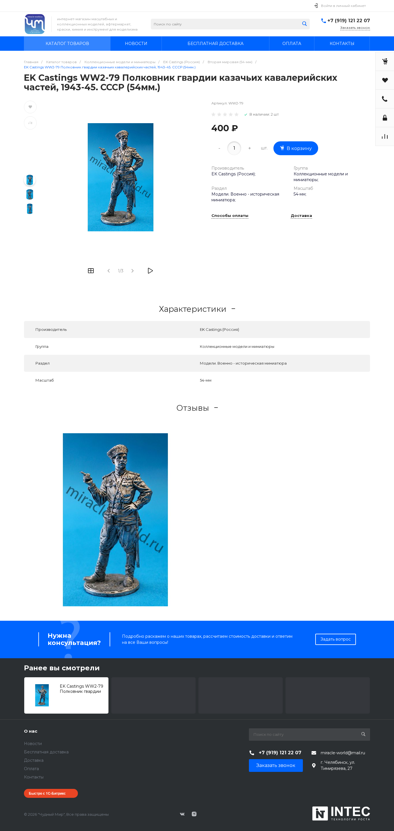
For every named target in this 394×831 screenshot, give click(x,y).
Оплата (31, 768)
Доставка (301, 216)
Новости (33, 743)
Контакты (34, 777)
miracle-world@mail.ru (343, 752)
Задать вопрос (335, 639)
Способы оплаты (229, 216)
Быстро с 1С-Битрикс (47, 793)
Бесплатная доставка (46, 752)
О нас (30, 731)
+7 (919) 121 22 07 (348, 20)
